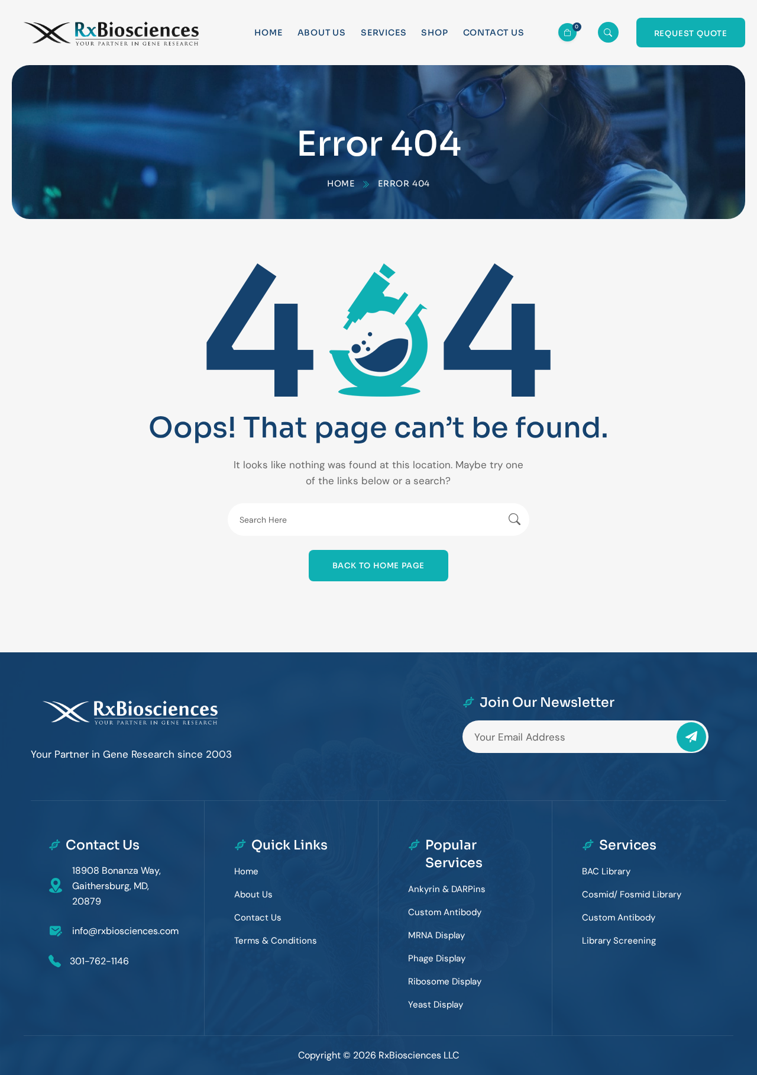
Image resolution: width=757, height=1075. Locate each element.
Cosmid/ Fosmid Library (631, 894)
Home (268, 32)
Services (383, 32)
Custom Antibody (444, 912)
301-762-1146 (99, 961)
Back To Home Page (378, 566)
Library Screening (619, 941)
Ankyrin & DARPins (447, 889)
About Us (321, 32)
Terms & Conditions (275, 941)
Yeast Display (435, 1004)
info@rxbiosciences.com (125, 931)
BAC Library (606, 871)
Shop (434, 32)
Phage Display (436, 958)
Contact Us (258, 917)
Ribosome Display (444, 981)
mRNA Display (436, 935)
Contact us (494, 32)
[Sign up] (691, 737)
